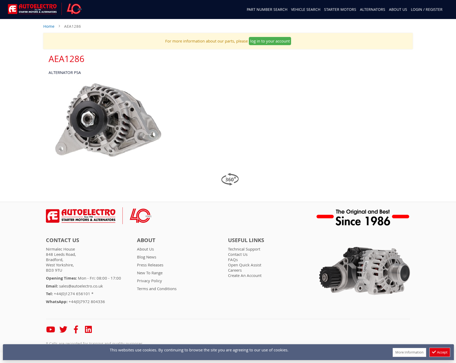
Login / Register (427, 9)
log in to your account (270, 41)
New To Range (150, 272)
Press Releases (150, 264)
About (146, 240)
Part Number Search (267, 9)
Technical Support (244, 249)
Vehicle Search (305, 9)
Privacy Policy (149, 280)
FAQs (233, 259)
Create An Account (245, 275)
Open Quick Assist (244, 264)
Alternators (372, 9)
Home (48, 26)
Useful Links (246, 240)
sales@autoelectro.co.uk (81, 286)
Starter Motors (340, 9)
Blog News (146, 257)
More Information (409, 352)
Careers (235, 270)
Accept (442, 352)
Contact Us (62, 240)
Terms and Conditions (157, 288)
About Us (398, 9)
